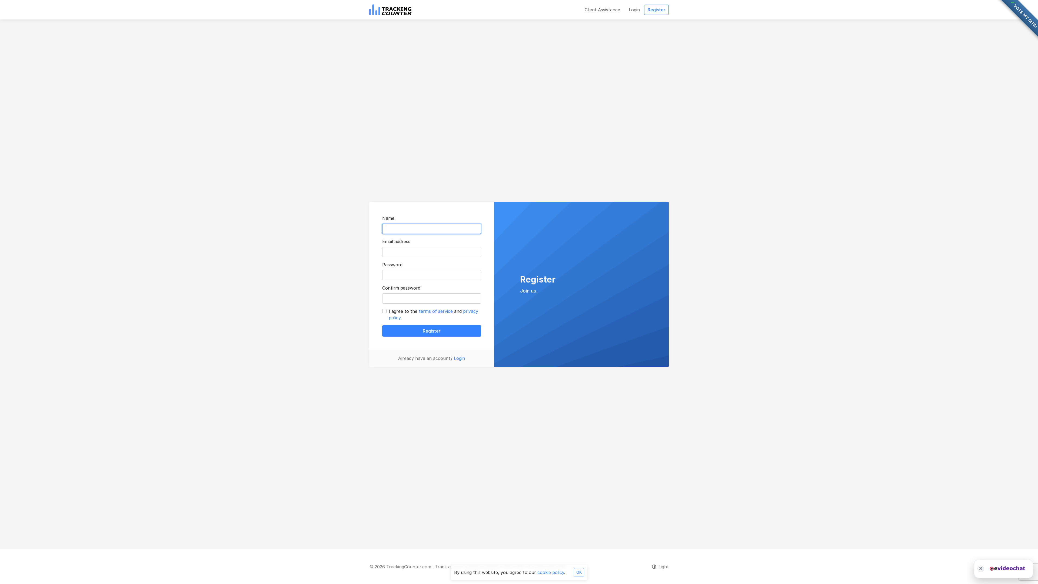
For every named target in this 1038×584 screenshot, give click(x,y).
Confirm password (401, 288)
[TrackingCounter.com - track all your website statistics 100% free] (390, 9)
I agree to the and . (433, 314)
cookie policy (550, 572)
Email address (396, 241)
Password (392, 264)
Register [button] (656, 9)
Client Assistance (602, 9)
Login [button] (634, 9)
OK (579, 572)
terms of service (436, 311)
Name (388, 218)
